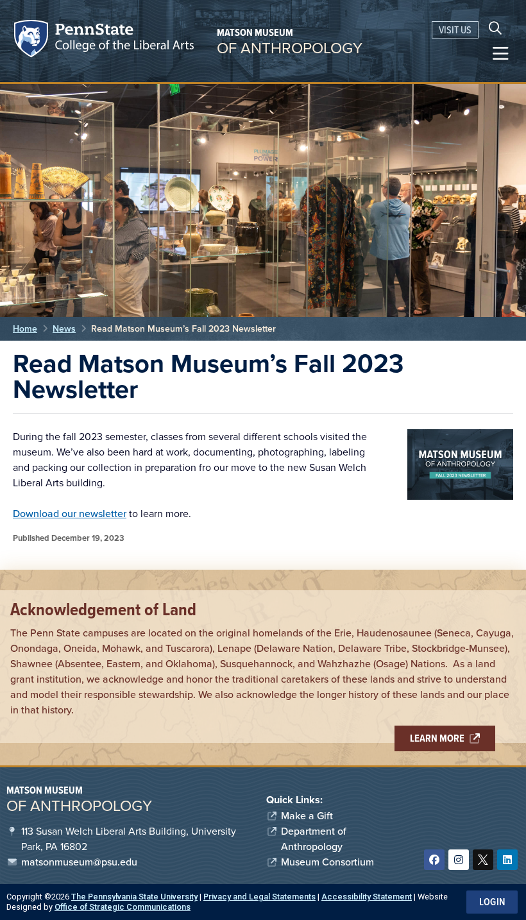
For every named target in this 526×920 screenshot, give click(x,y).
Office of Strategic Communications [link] (123, 907)
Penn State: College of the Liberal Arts (123, 41)
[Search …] (495, 29)
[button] (500, 53)
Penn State (33, 41)
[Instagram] (458, 859)
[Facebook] (434, 859)
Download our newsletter (69, 513)
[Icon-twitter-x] (483, 859)
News (64, 329)
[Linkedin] (507, 859)
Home (25, 329)
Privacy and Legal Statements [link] (259, 896)
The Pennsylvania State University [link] (134, 896)
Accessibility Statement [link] (366, 896)
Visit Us (455, 29)
